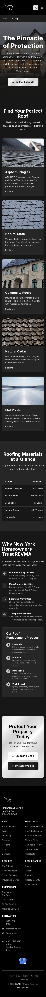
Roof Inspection (10, 870)
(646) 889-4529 (25, 756)
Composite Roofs (33, 844)
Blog (4, 849)
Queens (28, 870)
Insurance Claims (10, 880)
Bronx (28, 866)
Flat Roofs (10, 517)
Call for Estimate (24, 82)
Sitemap (34, 976)
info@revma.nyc (24, 765)
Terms (25, 976)
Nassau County (32, 880)
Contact (6, 854)
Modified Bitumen (10, 909)
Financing (6, 835)
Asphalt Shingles (13, 488)
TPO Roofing (8, 899)
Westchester (31, 884)
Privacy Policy (14, 976)
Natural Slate (11, 495)
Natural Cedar (12, 510)
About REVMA (9, 826)
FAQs (4, 831)
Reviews (6, 840)
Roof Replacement (34, 831)
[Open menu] (42, 7)
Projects (6, 844)
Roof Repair (8, 866)
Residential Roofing (34, 826)
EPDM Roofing (9, 904)
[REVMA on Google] (23, 961)
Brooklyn (29, 875)
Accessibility (23, 979)
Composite (10, 503)
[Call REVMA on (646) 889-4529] (35, 7)
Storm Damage (9, 875)
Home (4, 19)
